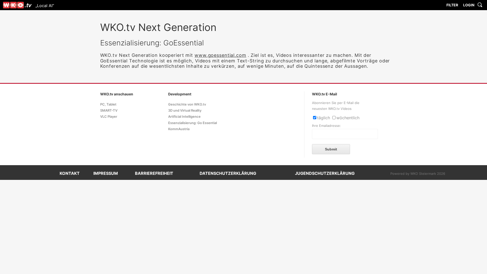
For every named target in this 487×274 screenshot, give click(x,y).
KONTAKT (70, 173)
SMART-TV (108, 110)
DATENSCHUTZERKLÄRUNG (228, 173)
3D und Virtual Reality (184, 110)
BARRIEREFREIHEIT (154, 173)
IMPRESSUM (105, 173)
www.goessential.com (220, 55)
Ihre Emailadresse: (326, 126)
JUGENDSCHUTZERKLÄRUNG (325, 173)
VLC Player (108, 116)
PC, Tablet (108, 104)
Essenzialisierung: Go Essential (192, 123)
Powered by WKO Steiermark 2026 (417, 174)
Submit (331, 149)
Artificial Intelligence (184, 116)
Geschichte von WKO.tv (187, 104)
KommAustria (178, 129)
